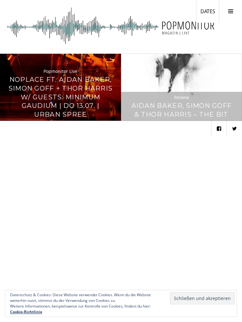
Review (181, 97)
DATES (209, 11)
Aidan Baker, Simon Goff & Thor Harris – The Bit (181, 110)
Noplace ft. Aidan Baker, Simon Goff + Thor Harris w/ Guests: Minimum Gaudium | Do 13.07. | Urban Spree (61, 96)
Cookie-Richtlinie (26, 311)
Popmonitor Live (60, 71)
